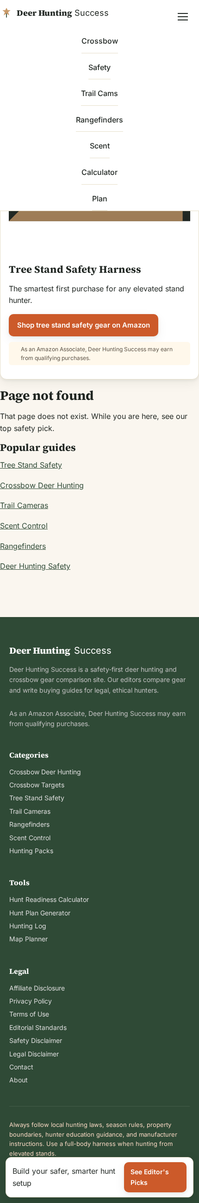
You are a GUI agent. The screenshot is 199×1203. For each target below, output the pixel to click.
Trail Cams (99, 93)
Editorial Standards (38, 1027)
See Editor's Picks (150, 1177)
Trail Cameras (24, 505)
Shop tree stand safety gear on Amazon (83, 325)
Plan (99, 198)
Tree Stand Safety (31, 465)
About (18, 1080)
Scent (100, 145)
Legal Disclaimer (34, 1054)
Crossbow (99, 40)
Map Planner (28, 939)
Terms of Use (29, 1014)
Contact (21, 1067)
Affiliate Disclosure (37, 988)
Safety (99, 67)
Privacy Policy (30, 1001)
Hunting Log (27, 926)
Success (60, 650)
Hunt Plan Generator (39, 913)
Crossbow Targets (36, 785)
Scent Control (24, 525)
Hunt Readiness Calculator (49, 899)
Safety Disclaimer (35, 1040)
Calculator (99, 172)
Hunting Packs (31, 851)
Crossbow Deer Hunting (42, 485)
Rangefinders (99, 119)
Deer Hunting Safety (35, 566)
